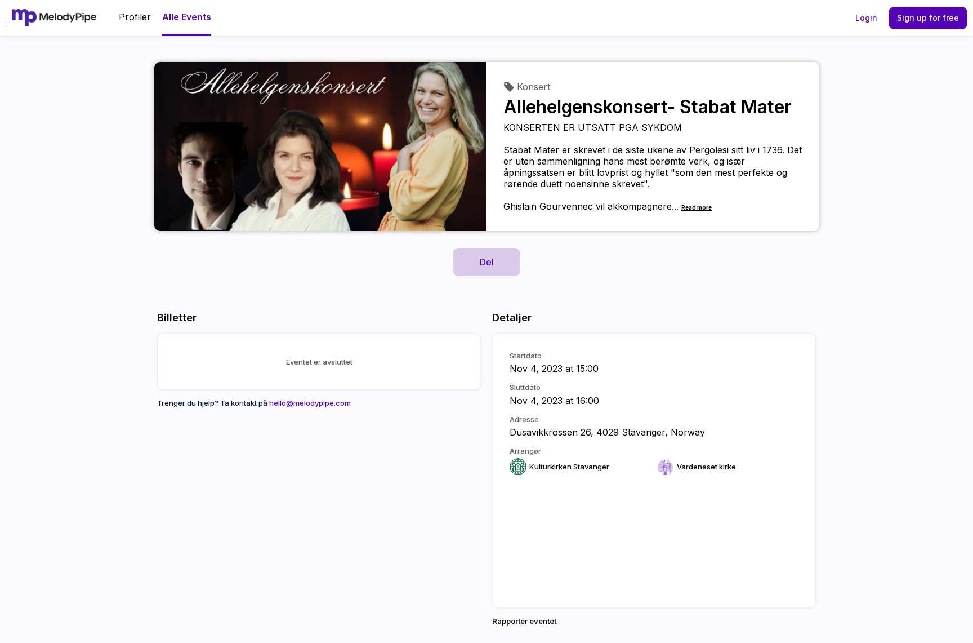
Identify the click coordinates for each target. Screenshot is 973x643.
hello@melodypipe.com (310, 402)
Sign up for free (928, 18)
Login (866, 18)
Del (487, 262)
